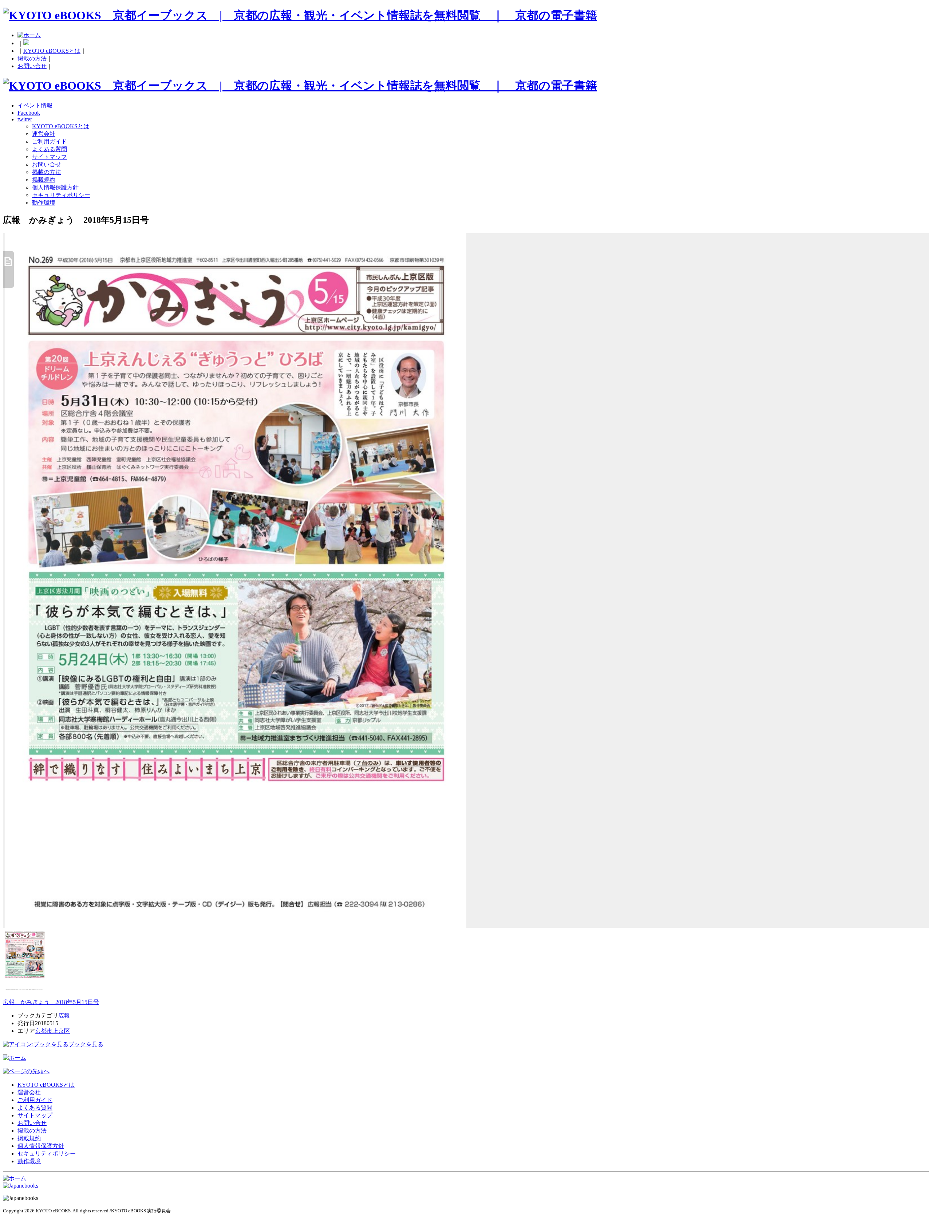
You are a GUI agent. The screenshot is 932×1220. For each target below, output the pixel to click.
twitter (24, 119)
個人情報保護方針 (55, 187)
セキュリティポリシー (61, 195)
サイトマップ (49, 157)
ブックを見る (85, 1044)
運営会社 (43, 134)
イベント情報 (34, 105)
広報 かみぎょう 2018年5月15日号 (51, 1002)
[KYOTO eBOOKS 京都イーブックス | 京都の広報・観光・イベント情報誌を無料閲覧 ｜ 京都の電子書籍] (300, 15)
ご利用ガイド (49, 141)
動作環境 (43, 203)
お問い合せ (32, 66)
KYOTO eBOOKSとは (51, 51)
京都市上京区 (52, 1031)
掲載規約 (43, 180)
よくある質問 (49, 149)
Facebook (28, 113)
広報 (64, 1015)
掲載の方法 (32, 58)
